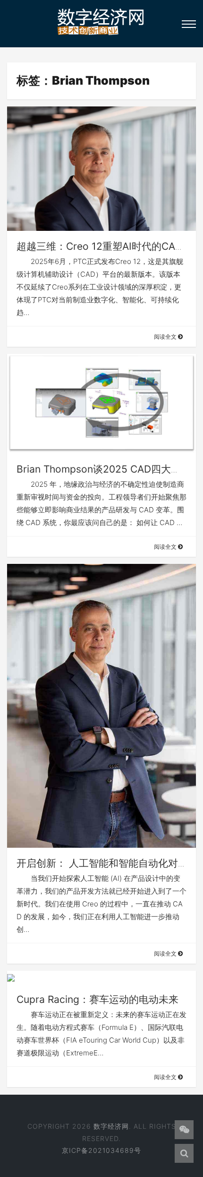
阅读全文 (166, 336)
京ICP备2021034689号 (101, 1150)
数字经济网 (111, 1126)
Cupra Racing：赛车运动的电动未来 (97, 999)
